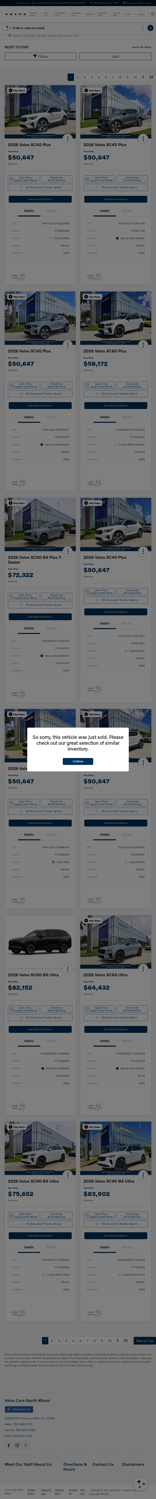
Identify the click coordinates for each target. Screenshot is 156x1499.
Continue (78, 761)
